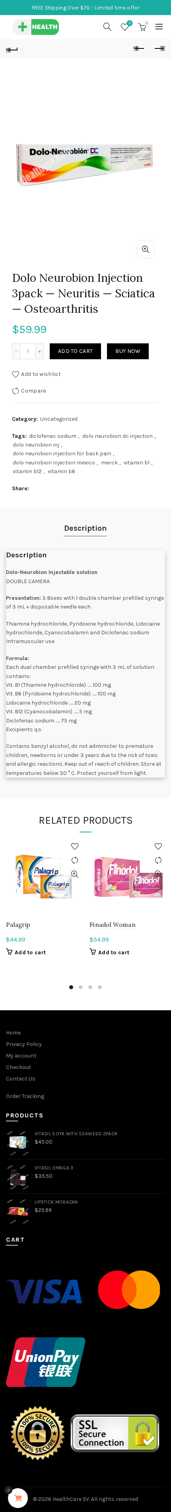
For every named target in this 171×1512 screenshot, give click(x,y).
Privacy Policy (24, 1044)
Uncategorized (59, 419)
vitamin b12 (27, 471)
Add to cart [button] (30, 952)
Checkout (18, 1067)
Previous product (139, 49)
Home (13, 1032)
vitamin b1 (137, 462)
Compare (33, 390)
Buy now (127, 351)
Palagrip (18, 924)
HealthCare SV (70, 1499)
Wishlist (130, 23)
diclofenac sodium (52, 436)
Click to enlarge (145, 249)
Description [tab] (85, 528)
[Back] (12, 49)
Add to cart (75, 351)
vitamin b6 (61, 471)
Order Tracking (25, 1096)
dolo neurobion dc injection (117, 436)
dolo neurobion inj (36, 444)
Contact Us (20, 1078)
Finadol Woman (112, 924)
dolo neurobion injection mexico (54, 462)
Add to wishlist (41, 374)
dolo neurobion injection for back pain (62, 453)
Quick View (75, 874)
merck (109, 462)
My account (21, 1055)
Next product (159, 49)
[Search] (107, 27)
